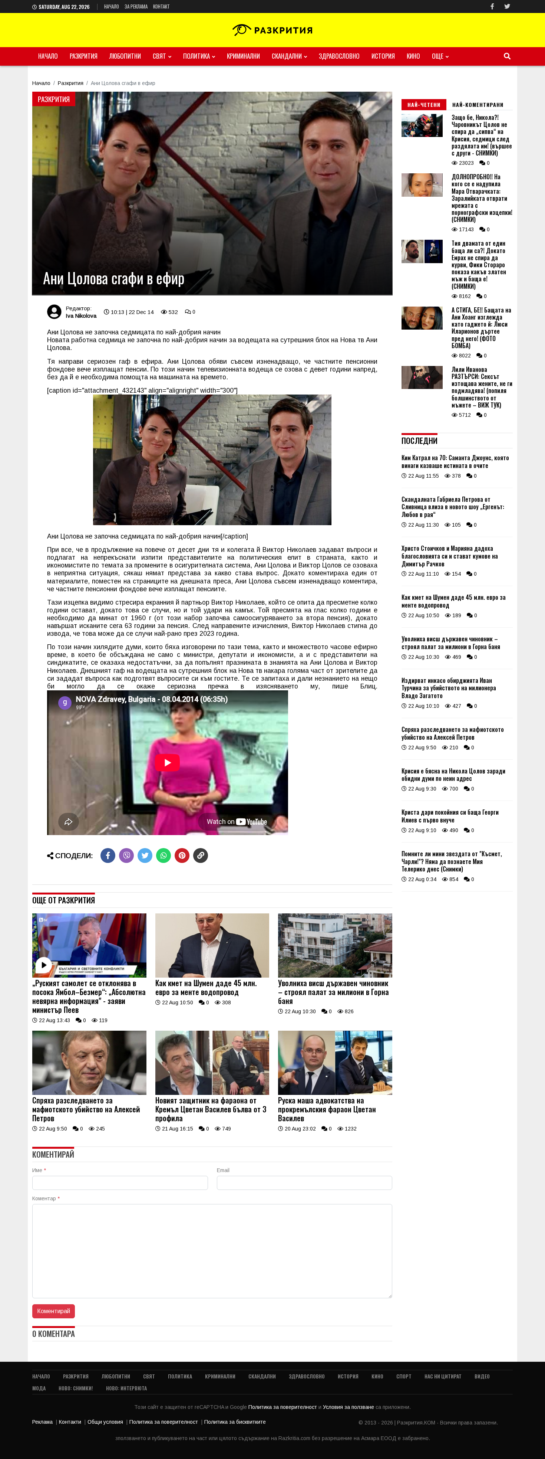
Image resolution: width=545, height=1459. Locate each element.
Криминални (243, 55)
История (383, 55)
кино (413, 55)
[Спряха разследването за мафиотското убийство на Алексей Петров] (89, 1093)
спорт (404, 1376)
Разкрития (84, 55)
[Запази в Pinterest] (182, 855)
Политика (196, 55)
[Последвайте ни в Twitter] (507, 6)
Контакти (70, 1421)
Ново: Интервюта (126, 1388)
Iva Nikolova (81, 315)
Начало (111, 6)
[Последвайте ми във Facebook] (492, 6)
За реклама (136, 6)
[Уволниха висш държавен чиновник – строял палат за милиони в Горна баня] (335, 976)
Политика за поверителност (283, 1407)
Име (39, 1170)
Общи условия (105, 1421)
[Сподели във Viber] (126, 855)
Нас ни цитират (443, 1376)
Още (437, 55)
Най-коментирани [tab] (477, 104)
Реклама (42, 1421)
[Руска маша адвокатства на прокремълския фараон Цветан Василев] (335, 1093)
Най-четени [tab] (423, 104)
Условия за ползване (349, 1407)
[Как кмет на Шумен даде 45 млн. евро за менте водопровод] (212, 976)
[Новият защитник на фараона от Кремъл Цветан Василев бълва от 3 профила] (212, 1093)
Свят (159, 55)
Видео (482, 1376)
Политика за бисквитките (235, 1421)
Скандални (287, 55)
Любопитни (125, 55)
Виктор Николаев (289, 549)
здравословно (339, 55)
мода (39, 1388)
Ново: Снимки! (76, 1388)
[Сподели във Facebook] (107, 855)
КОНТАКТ (161, 6)
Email (223, 1170)
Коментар (46, 1198)
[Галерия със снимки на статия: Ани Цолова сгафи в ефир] (212, 193)
